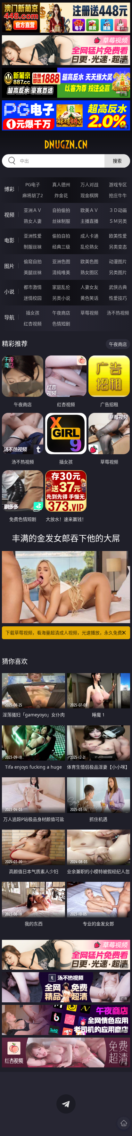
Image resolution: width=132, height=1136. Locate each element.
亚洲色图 (61, 261)
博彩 (9, 189)
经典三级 (61, 247)
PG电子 (32, 184)
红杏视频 (33, 324)
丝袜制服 (61, 221)
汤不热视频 (118, 313)
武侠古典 (118, 287)
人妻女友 (89, 287)
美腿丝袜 (33, 272)
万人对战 (89, 184)
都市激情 (33, 287)
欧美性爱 (118, 236)
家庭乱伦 (61, 287)
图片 (9, 266)
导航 (9, 317)
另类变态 (118, 247)
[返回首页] (123, 1123)
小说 (9, 291)
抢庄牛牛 (118, 195)
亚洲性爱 (33, 236)
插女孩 (32, 313)
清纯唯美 (61, 272)
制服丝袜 (33, 247)
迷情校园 (33, 298)
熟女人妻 (33, 221)
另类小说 (61, 298)
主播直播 (89, 221)
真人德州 (61, 184)
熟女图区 (89, 272)
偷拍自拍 (61, 236)
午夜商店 (61, 313)
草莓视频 (89, 313)
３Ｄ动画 (118, 210)
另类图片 (118, 272)
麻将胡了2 (32, 195)
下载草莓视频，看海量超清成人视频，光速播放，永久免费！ (66, 633)
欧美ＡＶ (89, 210)
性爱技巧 (118, 298)
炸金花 (61, 195)
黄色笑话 (89, 298)
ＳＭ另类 (118, 221)
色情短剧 (61, 324)
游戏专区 (118, 184)
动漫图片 (118, 261)
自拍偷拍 (61, 210)
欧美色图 (89, 261)
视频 (9, 214)
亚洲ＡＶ (33, 210)
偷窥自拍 (33, 261)
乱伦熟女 (89, 247)
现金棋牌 (89, 195)
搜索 (117, 161)
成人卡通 (89, 236)
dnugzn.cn (66, 144)
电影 (9, 240)
